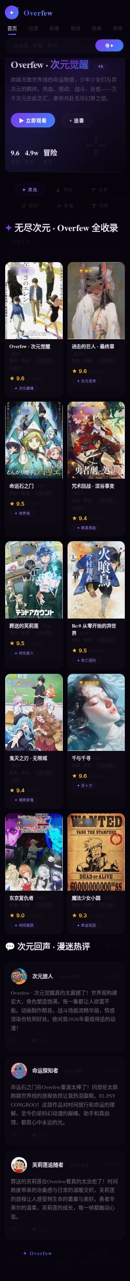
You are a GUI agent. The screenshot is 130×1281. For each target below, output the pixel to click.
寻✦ (109, 45)
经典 (97, 28)
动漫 (33, 28)
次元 (30, 190)
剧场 (76, 28)
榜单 (118, 28)
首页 (12, 28)
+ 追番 (76, 120)
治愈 (99, 190)
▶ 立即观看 (33, 120)
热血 (64, 190)
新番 (55, 28)
